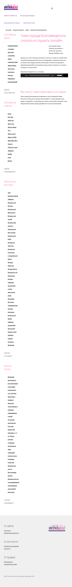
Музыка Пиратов (11, 264)
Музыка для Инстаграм (12, 230)
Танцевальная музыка (13, 307)
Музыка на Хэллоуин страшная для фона (12, 254)
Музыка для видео (18, 30)
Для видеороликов (13, 194)
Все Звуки (9, 30)
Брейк (10, 154)
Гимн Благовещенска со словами (32, 72)
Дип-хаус (11, 124)
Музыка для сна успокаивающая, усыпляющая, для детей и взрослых (14, 485)
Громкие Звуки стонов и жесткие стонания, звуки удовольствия (13, 54)
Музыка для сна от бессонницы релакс (12, 471)
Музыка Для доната (12, 224)
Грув (9, 157)
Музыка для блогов (12, 204)
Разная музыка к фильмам (11, 342)
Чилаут (10, 144)
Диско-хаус (12, 134)
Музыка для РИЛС (12, 237)
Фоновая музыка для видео (12, 315)
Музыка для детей (12, 217)
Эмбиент (11, 151)
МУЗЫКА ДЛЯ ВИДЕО (27, 16)
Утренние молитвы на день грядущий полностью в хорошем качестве (12, 452)
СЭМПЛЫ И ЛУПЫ (29, 23)
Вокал (10, 161)
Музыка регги (12, 269)
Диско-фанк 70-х (12, 128)
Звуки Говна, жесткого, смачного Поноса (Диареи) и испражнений (12, 74)
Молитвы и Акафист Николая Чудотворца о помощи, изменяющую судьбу (13, 406)
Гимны (27, 30)
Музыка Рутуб (12, 272)
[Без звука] (56, 75)
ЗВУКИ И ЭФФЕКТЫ (10, 16)
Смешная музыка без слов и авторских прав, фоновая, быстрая (11, 292)
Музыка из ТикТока (11, 244)
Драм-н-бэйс (12, 137)
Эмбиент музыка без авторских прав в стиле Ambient (12, 328)
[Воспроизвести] (23, 75)
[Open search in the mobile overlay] (52, 8)
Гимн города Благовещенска (38, 30)
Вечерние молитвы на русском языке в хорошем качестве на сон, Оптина (13, 385)
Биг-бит (10, 117)
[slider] (59, 75)
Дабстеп (11, 120)
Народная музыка (11, 277)
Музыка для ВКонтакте (12, 211)
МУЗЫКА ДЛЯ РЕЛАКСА (12, 23)
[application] (42, 75)
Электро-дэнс (13, 147)
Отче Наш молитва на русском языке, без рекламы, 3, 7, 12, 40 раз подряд (12, 429)
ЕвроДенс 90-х (13, 141)
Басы (9, 114)
